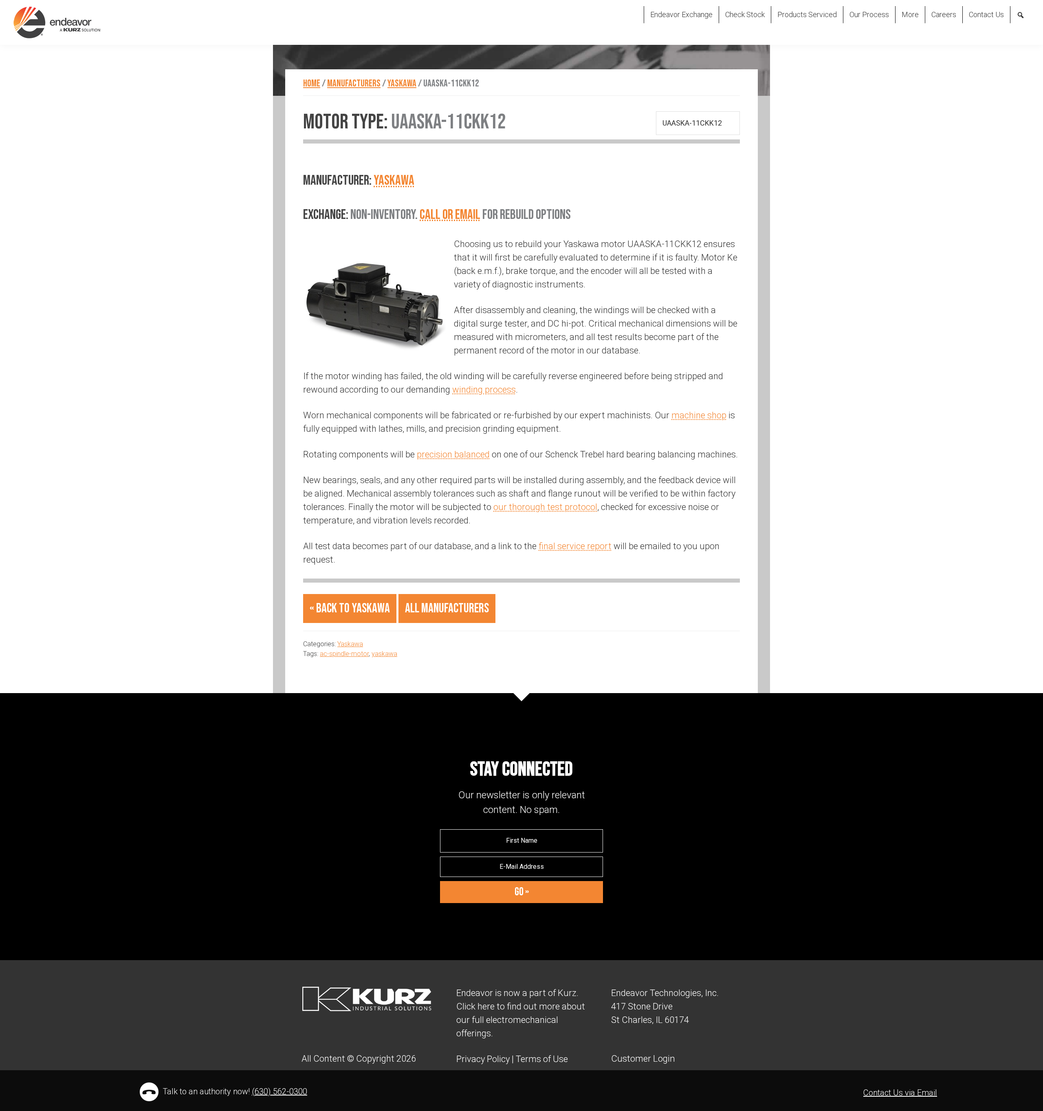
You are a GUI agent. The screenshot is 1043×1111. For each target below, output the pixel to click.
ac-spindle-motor (344, 654)
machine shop (698, 415)
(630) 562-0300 (279, 1091)
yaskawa (384, 654)
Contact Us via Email (900, 1093)
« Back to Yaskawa (350, 608)
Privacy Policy (483, 1059)
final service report (575, 546)
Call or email (450, 214)
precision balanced (453, 454)
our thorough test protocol (545, 507)
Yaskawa (394, 180)
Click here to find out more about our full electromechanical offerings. (520, 1019)
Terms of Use (541, 1059)
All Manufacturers (447, 608)
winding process (484, 389)
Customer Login (643, 1058)
